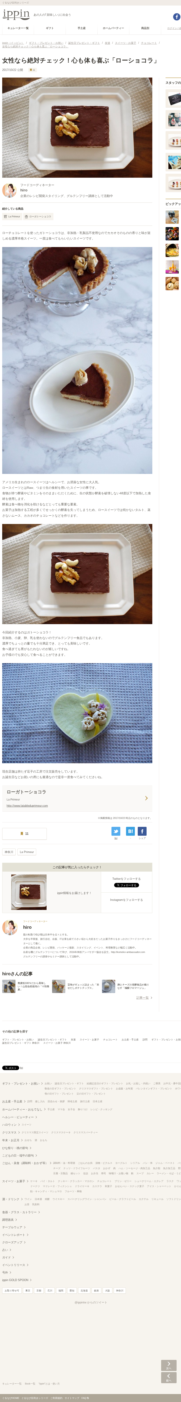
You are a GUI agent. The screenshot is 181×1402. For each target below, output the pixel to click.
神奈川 (9, 852)
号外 (5, 1272)
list (116, 838)
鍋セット (75, 1173)
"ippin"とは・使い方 (49, 1383)
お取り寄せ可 (12, 1290)
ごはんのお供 (85, 1163)
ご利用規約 (56, 1398)
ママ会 (61, 1109)
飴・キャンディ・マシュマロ (46, 1191)
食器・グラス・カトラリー (19, 1212)
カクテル (144, 1199)
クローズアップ (12, 1242)
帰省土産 (72, 1101)
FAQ (83, 1398)
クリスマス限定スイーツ (35, 1132)
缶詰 (85, 1173)
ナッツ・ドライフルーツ (76, 1168)
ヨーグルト (121, 1163)
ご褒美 (156, 1083)
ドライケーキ (82, 1186)
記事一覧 (142, 997)
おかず (106, 1168)
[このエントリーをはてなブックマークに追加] (130, 831)
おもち (43, 1140)
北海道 (84, 1290)
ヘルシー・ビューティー (18, 1117)
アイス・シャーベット (159, 1186)
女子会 (71, 1109)
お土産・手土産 (130, 1039)
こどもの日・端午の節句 (18, 1155)
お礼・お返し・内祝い (138, 1083)
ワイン (28, 1199)
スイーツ (26, 1124)
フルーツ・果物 (73, 1191)
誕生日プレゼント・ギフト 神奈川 (20, 1043)
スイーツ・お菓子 (89, 1039)
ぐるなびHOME (10, 1398)
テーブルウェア (12, 1227)
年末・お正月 (10, 1140)
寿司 (103, 1173)
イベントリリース (13, 1265)
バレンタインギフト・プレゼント (154, 1088)
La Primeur (14, 216)
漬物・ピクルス (103, 1163)
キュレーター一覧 (12, 1383)
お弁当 (94, 1173)
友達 (73, 1039)
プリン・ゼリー (123, 1181)
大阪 (107, 1290)
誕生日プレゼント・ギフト (52, 1039)
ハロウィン (9, 1124)
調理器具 (8, 1219)
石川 (49, 1290)
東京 (27, 1290)
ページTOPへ (169, 1392)
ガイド (6, 1257)
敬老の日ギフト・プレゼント (60, 1088)
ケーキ (34, 1181)
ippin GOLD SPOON (15, 1280)
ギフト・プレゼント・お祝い (18, 1039)
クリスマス (9, 1132)
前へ (169, 1377)
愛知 (72, 1290)
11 (34, 70)
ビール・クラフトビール (122, 1199)
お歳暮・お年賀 (124, 1088)
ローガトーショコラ (40, 216)
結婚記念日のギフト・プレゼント (105, 1083)
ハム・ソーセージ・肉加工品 (134, 1168)
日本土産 (97, 1101)
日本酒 (38, 1199)
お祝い (48, 1083)
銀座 (96, 1290)
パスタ (96, 1168)
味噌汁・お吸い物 (118, 1173)
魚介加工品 (169, 1168)
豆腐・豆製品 (60, 1173)
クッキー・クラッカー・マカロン (76, 1181)
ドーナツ (35, 1186)
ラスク (170, 1181)
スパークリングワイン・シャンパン (87, 1199)
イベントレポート (13, 1234)
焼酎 (47, 1199)
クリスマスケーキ (61, 1132)
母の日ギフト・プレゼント (59, 1093)
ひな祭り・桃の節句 (15, 1148)
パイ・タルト (47, 1181)
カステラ (97, 1186)
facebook (177, 17)
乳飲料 (36, 1204)
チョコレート (110, 1039)
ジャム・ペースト (165, 1163)
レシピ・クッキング (101, 1109)
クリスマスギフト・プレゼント (96, 1088)
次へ (169, 1365)
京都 (38, 1290)
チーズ (56, 1168)
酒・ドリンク (10, 1199)
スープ (140, 1173)
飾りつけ (83, 1109)
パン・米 (148, 1163)
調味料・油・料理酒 (64, 1163)
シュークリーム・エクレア (149, 1181)
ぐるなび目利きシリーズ (34, 1398)
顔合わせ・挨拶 (56, 1101)
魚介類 (156, 1168)
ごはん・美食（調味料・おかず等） (25, 1163)
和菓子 (108, 1186)
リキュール (157, 1199)
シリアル (135, 1163)
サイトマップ (72, 1398)
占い (5, 1250)
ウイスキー (59, 1199)
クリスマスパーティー (86, 1132)
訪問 (145, 1039)
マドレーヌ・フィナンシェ (57, 1186)
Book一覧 (30, 1383)
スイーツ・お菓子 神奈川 (57, 1043)
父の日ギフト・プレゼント (91, 1093)
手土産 (51, 1109)
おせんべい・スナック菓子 (129, 1186)
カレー (150, 1173)
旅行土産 (85, 1101)
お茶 (27, 1204)
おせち (28, 1140)
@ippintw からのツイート (91, 1302)
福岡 (60, 1290)
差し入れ (40, 1101)
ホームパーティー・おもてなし (22, 1109)
